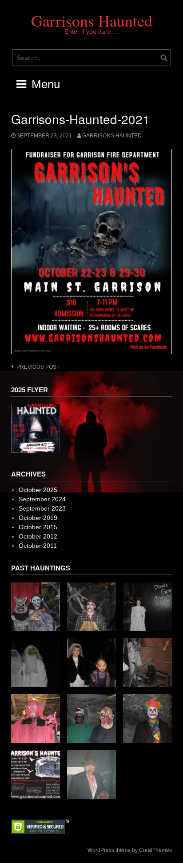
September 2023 (42, 508)
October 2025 (38, 489)
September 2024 (42, 499)
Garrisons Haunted (91, 20)
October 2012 (38, 536)
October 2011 (38, 545)
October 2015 (38, 527)
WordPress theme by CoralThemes (130, 850)
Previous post (38, 367)
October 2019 (38, 517)
